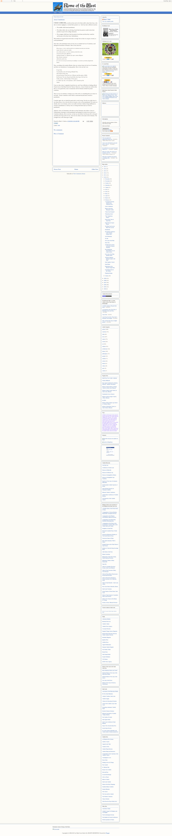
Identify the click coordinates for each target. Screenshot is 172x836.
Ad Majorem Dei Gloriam (107, 739)
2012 (105, 172)
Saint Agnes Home (106, 719)
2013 (105, 170)
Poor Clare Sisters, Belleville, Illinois (110, 586)
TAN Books (105, 659)
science (103, 361)
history (103, 351)
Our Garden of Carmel (107, 717)
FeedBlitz (110, 129)
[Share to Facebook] (91, 121)
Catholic (108, 451)
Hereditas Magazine (106, 637)
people (103, 356)
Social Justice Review (107, 728)
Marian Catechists (106, 554)
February (107, 200)
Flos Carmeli (105, 764)
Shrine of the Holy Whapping (108, 784)
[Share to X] (89, 121)
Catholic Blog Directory (107, 749)
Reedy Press (105, 652)
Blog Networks (108, 447)
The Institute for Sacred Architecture (110, 817)
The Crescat (104, 791)
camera (103, 370)
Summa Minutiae (106, 789)
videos (103, 365)
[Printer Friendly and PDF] (56, 123)
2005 (105, 286)
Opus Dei (104, 564)
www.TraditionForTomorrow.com (109, 97)
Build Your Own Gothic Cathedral (109, 378)
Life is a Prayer (105, 777)
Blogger (108, 833)
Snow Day (107, 242)
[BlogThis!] (88, 121)
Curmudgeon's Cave (106, 757)
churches (104, 331)
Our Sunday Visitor (106, 649)
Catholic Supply (105, 698)
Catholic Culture (105, 623)
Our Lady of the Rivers (107, 680)
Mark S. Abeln (107, 19)
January (107, 275)
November (107, 181)
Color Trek (104, 314)
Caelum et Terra (105, 746)
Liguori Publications (106, 644)
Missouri (108, 452)
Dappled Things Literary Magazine (109, 631)
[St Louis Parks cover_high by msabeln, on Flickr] (108, 66)
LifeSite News (105, 642)
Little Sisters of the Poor (107, 551)
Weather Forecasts (105, 611)
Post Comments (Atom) (79, 173)
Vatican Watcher (105, 799)
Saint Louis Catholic (106, 781)
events (103, 341)
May (106, 193)
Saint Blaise (107, 264)
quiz (103, 368)
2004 (105, 288)
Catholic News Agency (107, 626)
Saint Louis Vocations (107, 589)
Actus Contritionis (109, 206)
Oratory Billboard (106, 380)
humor (103, 363)
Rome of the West (109, 449)
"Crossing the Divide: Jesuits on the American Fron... (109, 203)
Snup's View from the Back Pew (109, 725)
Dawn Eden (104, 760)
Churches (60, 12)
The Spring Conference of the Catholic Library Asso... (110, 233)
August (107, 187)
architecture (104, 348)
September (107, 185)
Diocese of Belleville (106, 470)
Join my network (110, 454)
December (107, 179)
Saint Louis (111, 451)
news (103, 336)
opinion (104, 346)
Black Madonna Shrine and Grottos (109, 670)
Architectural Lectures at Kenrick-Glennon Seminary (109, 246)
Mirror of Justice (105, 779)
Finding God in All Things (108, 762)
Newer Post (57, 169)
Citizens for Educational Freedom (109, 701)
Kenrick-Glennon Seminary (108, 711)
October (107, 183)
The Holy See (105, 465)
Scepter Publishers (106, 656)
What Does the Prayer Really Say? (109, 801)
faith (59, 125)
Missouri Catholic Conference (108, 492)
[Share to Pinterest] (92, 121)
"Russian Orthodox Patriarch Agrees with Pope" (110, 259)
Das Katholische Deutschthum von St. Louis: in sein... (110, 251)
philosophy (104, 353)
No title (106, 238)
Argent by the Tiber (106, 744)
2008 (105, 280)
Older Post (95, 169)
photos (103, 329)
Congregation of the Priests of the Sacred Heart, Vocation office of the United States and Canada (110, 525)
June (106, 191)
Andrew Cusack (105, 741)
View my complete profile (107, 21)
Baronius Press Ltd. (106, 621)
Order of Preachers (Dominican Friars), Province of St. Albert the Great (109, 579)
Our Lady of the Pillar (109, 240)
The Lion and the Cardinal (108, 794)
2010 (105, 177)
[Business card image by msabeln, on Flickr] (110, 36)
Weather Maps (111, 611)
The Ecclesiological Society (108, 814)
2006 (105, 284)
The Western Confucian (107, 796)
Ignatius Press (105, 639)
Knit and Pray (105, 772)
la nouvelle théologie (106, 774)
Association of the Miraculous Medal (110, 691)
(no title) (104, 400)
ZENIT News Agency (107, 661)
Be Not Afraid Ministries (107, 693)
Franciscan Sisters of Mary (108, 538)
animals (104, 358)
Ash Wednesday (108, 236)
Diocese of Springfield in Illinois (109, 475)
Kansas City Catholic (106, 769)
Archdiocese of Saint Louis (108, 467)
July (106, 189)
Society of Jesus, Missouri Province (109, 602)
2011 (105, 175)
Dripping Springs (108, 273)
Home (55, 12)
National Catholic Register (108, 647)
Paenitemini (107, 229)
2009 (105, 278)
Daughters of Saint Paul (107, 528)
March (106, 197)
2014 (105, 168)
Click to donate (105, 98)
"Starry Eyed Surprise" (110, 211)
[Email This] (87, 121)
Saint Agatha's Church (109, 262)
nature (103, 339)
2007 (105, 282)
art (102, 344)
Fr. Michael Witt (105, 767)
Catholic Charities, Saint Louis (108, 696)
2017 (105, 166)
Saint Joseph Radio (106, 654)
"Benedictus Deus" (109, 214)
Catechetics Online (106, 808)
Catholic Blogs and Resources (108, 751)
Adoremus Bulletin (106, 619)
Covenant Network (106, 628)
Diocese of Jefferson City (107, 472)
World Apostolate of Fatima (108, 819)
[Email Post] (83, 121)
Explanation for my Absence (108, 394)
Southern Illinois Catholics (108, 786)
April (106, 195)
